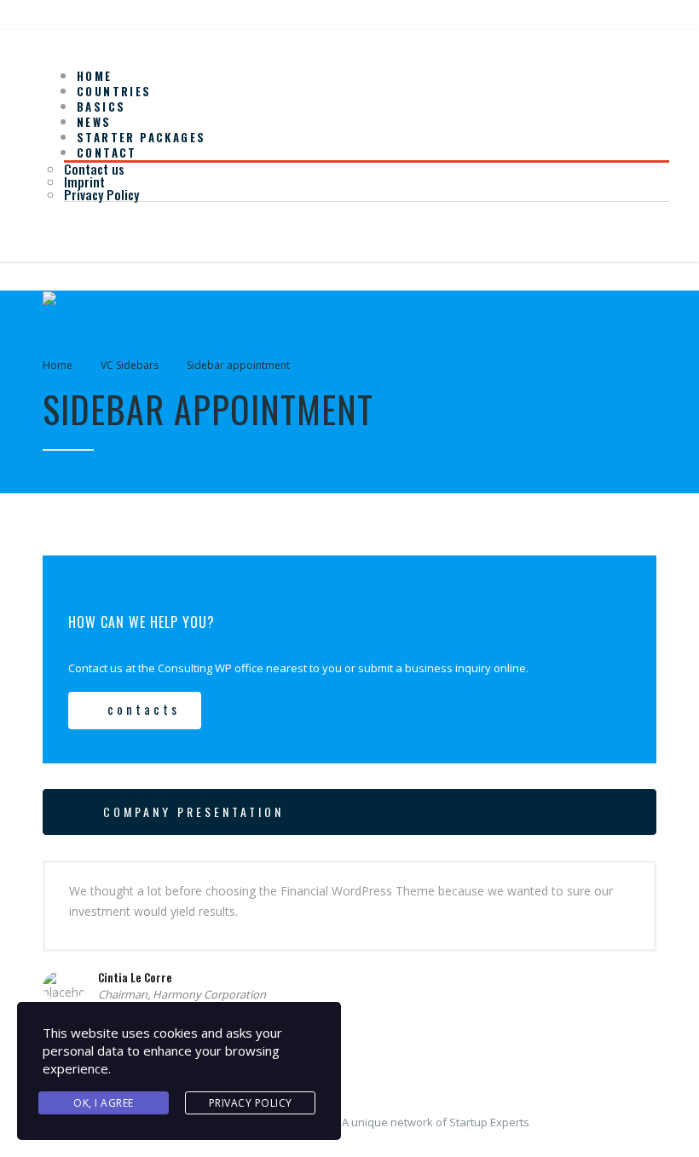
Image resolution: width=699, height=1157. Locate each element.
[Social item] (55, 230)
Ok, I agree (103, 1103)
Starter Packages (141, 137)
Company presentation (193, 811)
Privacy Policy (101, 194)
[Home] (77, 299)
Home (57, 365)
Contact (107, 152)
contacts (143, 708)
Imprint (84, 181)
